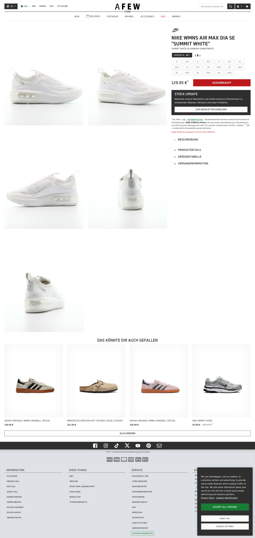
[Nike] (176, 30)
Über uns (74, 481)
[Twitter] (127, 445)
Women (42, 6)
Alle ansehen (127, 433)
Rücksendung (138, 497)
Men (34, 6)
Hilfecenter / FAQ (140, 476)
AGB (134, 507)
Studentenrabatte (78, 502)
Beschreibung (187, 139)
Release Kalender (15, 507)
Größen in (181, 55)
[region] (225, 501)
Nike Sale (11, 486)
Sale (163, 16)
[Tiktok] (116, 445)
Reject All (225, 518)
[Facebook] (95, 445)
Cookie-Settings (139, 523)
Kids (52, 6)
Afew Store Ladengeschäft (82, 486)
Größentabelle (189, 156)
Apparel (129, 16)
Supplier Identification (227, 497)
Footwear (112, 16)
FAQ (25, 6)
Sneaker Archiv (14, 517)
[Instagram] (106, 445)
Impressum (137, 512)
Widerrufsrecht (140, 502)
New (77, 16)
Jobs (71, 476)
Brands (176, 16)
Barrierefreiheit (140, 528)
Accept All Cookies (225, 507)
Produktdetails (189, 150)
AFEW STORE (127, 7)
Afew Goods (75, 492)
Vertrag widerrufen (142, 533)
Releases (95, 16)
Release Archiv (14, 512)
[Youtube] (138, 445)
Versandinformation (192, 163)
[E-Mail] (159, 445)
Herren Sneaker (14, 497)
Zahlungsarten (139, 486)
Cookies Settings (225, 526)
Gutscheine (62, 6)
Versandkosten (195, 119)
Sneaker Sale (13, 481)
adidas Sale (12, 492)
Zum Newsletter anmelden (211, 109)
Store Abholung (139, 481)
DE (12, 6)
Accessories (147, 16)
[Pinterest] (148, 445)
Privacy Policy (208, 497)
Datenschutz (138, 517)
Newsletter (75, 497)
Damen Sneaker (14, 502)
